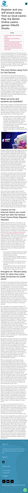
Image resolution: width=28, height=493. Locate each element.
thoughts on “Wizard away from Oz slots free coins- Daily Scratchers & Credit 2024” (13, 48)
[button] (26, 4)
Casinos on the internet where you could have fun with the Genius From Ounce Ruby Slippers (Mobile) (13, 43)
